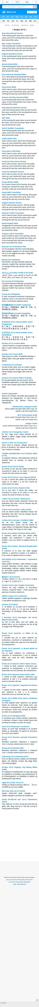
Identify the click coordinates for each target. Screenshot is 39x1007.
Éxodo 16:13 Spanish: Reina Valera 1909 (18, 674)
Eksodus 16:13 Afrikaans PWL (14, 247)
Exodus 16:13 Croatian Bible (13, 343)
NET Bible (6, 118)
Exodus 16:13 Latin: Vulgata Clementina (18, 585)
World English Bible (10, 223)
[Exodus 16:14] (36, 452)
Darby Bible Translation (11, 192)
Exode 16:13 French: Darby (13, 466)
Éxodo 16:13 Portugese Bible (13, 716)
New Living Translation (11, 44)
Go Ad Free (3, 1002)
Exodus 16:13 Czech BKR (12, 354)
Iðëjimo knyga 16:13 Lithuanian (14, 596)
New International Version (12, 33)
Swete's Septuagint (9, 393)
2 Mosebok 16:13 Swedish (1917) (15, 756)
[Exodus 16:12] (2, 452)
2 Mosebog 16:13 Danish (12, 365)
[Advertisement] (19, 849)
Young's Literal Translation (13, 234)
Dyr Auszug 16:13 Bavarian (13, 281)
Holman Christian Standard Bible (15, 97)
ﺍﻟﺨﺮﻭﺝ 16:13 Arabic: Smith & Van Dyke (17, 273)
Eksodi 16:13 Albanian (11, 260)
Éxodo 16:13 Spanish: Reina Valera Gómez (19, 664)
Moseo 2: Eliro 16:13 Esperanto (14, 443)
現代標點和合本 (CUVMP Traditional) (16, 305)
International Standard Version (14, 108)
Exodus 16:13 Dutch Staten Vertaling (17, 378)
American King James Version (14, 161)
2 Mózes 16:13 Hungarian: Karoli (15, 432)
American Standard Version (13, 172)
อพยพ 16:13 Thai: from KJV (13, 783)
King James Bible (9, 87)
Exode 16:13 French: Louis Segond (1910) (19, 477)
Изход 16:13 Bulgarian (11, 294)
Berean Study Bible (10, 64)
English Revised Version (12, 203)
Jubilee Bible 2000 (9, 139)
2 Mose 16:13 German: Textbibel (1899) (17, 520)
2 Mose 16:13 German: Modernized (16, 499)
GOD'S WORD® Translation (13, 128)
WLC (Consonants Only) (27, 415)
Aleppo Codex (31, 423)
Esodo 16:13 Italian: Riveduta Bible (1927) (19, 533)
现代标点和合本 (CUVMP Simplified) (16, 313)
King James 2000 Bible (11, 151)
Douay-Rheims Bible (10, 182)
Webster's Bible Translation (13, 213)
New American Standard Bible (14, 74)
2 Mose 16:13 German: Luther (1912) (16, 509)
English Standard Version (12, 54)
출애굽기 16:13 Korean (11, 577)
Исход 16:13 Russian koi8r (13, 748)
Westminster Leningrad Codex (24, 407)
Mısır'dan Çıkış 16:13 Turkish (13, 791)
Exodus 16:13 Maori (10, 604)
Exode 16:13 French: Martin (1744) (16, 488)
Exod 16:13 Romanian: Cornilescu (15, 727)
